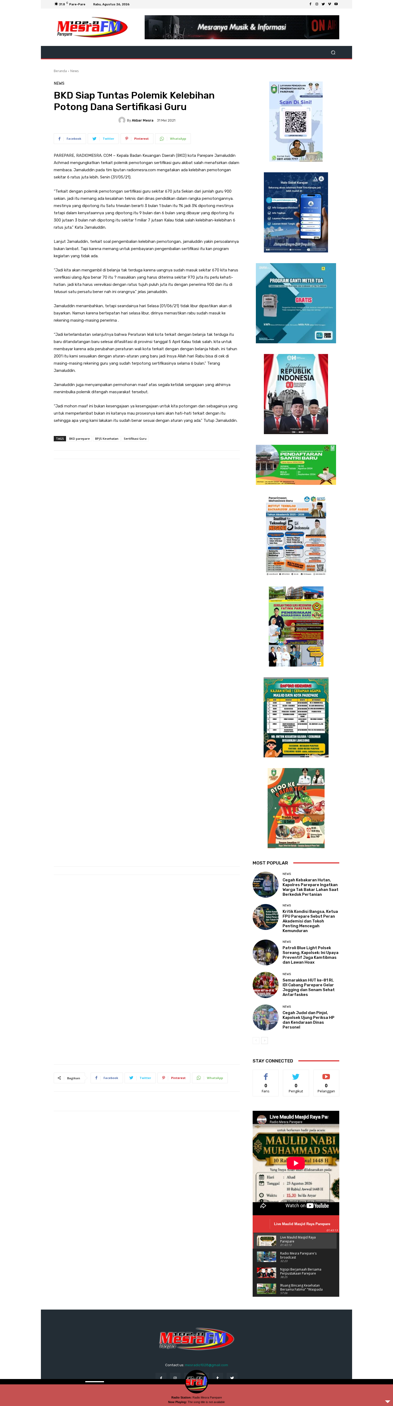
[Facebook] (310, 4)
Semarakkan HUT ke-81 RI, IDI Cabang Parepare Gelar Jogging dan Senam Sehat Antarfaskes (309, 987)
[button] (333, 52)
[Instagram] (317, 4)
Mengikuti (296, 1074)
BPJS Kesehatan (106, 439)
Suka (266, 1074)
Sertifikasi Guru (135, 439)
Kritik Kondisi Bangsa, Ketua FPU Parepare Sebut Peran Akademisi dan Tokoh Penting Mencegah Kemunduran (310, 921)
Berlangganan (327, 1074)
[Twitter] (323, 4)
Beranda (60, 71)
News (74, 71)
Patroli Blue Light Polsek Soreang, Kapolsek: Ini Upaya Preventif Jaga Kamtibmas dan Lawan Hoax (310, 955)
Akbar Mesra (142, 120)
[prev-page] (256, 1040)
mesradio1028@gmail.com (206, 1365)
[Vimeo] (329, 4)
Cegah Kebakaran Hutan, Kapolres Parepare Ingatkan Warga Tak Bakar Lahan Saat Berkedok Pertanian (310, 887)
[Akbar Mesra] (122, 120)
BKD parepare (79, 439)
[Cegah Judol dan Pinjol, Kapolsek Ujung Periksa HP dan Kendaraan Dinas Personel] (266, 1017)
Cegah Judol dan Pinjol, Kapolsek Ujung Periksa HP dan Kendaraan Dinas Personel (308, 1020)
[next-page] (264, 1040)
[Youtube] (336, 4)
